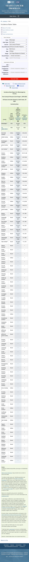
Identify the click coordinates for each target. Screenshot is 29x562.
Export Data (15, 88)
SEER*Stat (6, 485)
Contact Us (22, 546)
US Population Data (8, 488)
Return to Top (4, 540)
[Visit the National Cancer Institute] (11, 1)
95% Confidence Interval (18, 118)
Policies (12, 545)
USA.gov (26, 554)
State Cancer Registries (7, 473)
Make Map (7, 83)
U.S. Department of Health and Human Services (12, 552)
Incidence (5, 21)
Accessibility (18, 545)
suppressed (12, 529)
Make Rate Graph (10, 86)
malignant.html (5, 496)
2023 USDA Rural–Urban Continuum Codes (11, 514)
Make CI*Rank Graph (20, 83)
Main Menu (13, 16)
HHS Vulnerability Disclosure (11, 546)
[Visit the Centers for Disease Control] (18, 1)
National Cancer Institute (17, 554)
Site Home (6, 545)
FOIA (24, 545)
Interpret (21, 86)
